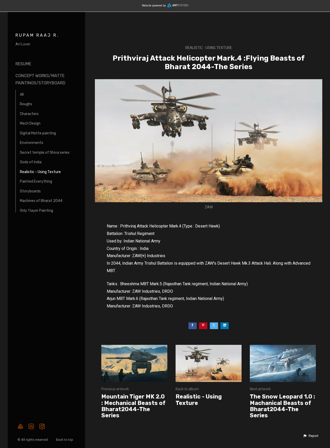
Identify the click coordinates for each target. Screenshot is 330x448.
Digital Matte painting (38, 133)
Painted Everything (36, 181)
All (22, 94)
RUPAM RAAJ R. (37, 35)
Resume (23, 63)
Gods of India (31, 162)
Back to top (65, 440)
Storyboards (30, 191)
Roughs (26, 104)
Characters (29, 114)
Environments (31, 143)
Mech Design (30, 123)
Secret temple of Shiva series (45, 152)
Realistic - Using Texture (40, 172)
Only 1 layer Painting (36, 210)
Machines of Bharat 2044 (41, 201)
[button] (310, 436)
